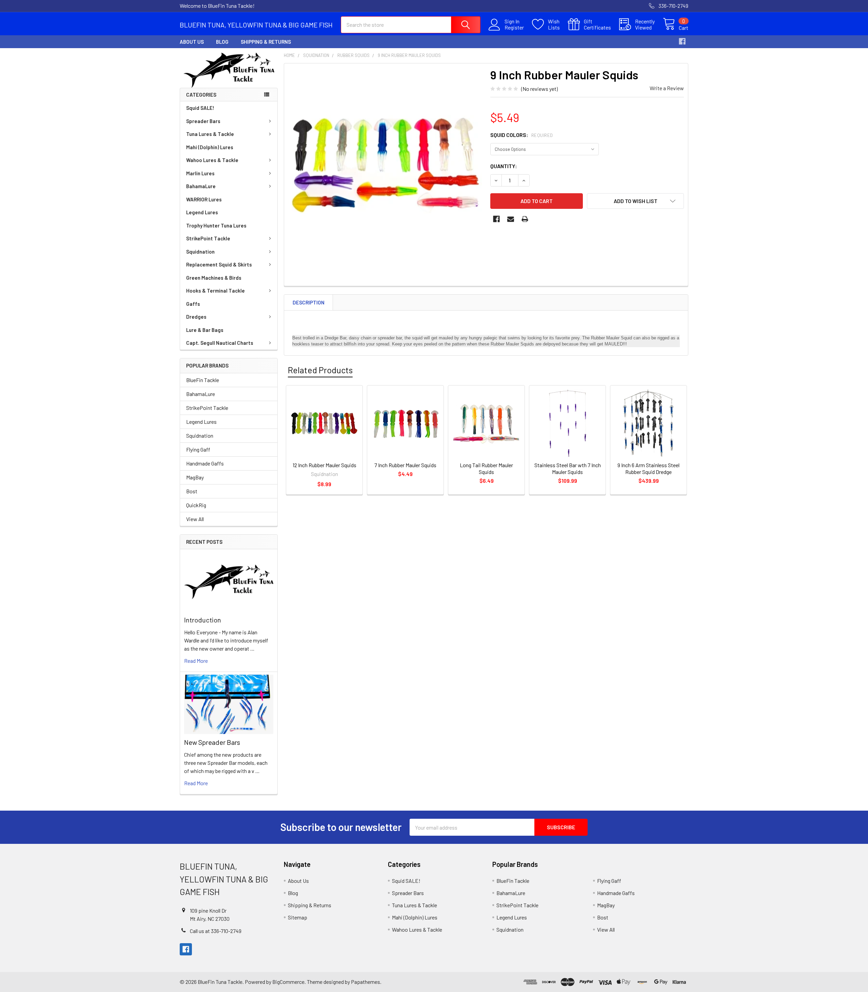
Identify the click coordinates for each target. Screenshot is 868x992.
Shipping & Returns (266, 42)
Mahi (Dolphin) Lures (209, 147)
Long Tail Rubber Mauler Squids (486, 468)
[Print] (525, 219)
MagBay (195, 477)
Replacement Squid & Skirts (219, 264)
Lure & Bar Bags (204, 330)
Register (514, 27)
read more (196, 660)
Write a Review (667, 88)
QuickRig (196, 505)
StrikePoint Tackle (208, 238)
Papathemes (365, 981)
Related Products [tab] (320, 370)
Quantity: (503, 166)
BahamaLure (201, 186)
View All (195, 519)
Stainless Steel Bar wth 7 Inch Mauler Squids (567, 468)
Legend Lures (202, 212)
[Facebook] (682, 41)
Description (308, 302)
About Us (192, 42)
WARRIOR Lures (204, 199)
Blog (222, 42)
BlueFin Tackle (202, 380)
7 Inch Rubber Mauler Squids (405, 465)
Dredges (196, 317)
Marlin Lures (200, 173)
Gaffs (193, 304)
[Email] (511, 219)
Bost (191, 491)
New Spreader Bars (212, 742)
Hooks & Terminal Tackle (215, 290)
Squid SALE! (200, 108)
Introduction (202, 620)
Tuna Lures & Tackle (210, 134)
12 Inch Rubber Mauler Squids (324, 465)
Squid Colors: (521, 135)
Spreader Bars (203, 121)
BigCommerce (288, 981)
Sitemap (297, 917)
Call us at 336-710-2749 (215, 931)
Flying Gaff (198, 449)
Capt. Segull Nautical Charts (219, 343)
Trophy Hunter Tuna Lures (216, 225)
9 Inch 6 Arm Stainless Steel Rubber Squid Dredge (648, 468)
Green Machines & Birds (213, 278)
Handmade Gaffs (205, 463)
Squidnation (200, 252)
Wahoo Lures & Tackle (212, 160)
